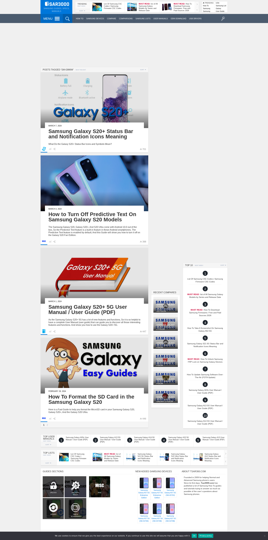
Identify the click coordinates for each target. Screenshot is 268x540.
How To (206, 6)
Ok (194, 536)
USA (217, 3)
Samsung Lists (206, 9)
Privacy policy (206, 536)
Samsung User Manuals (206, 11)
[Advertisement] (134, 44)
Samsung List (221, 6)
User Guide (220, 11)
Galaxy (218, 8)
